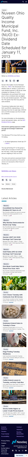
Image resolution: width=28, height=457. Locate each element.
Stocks (13, 184)
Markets (4, 10)
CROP (7, 143)
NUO (9, 86)
